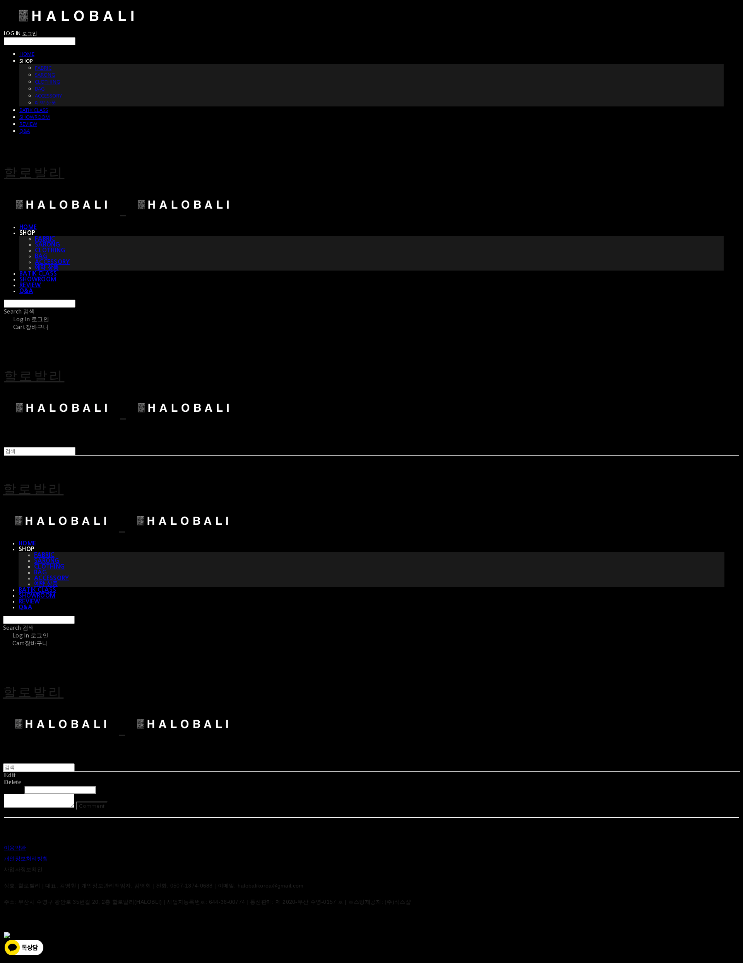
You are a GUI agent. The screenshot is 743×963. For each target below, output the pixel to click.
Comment (91, 806)
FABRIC (43, 67)
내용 (104, 789)
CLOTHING (47, 81)
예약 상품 (45, 102)
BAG (40, 88)
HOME (26, 53)
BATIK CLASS (33, 109)
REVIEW (28, 123)
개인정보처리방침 (26, 858)
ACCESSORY (48, 95)
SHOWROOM (34, 116)
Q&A (24, 130)
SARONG (45, 74)
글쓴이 (13, 789)
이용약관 (15, 848)
